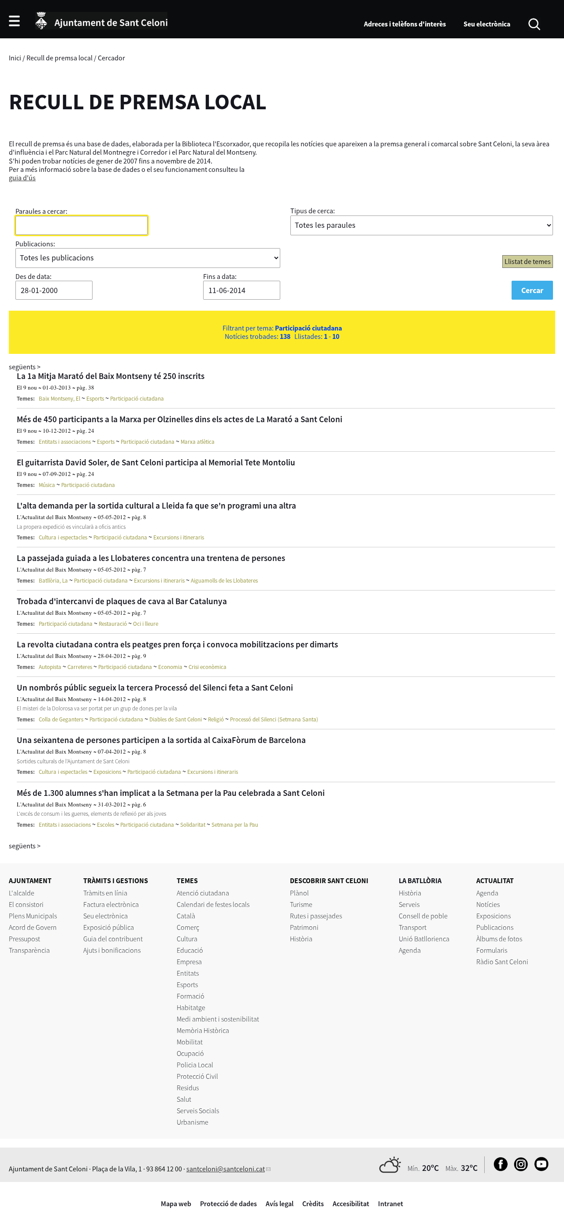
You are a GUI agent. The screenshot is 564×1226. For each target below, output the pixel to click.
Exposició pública (108, 927)
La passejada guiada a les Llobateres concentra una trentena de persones (151, 558)
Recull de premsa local (59, 57)
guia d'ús (22, 177)
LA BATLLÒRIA (420, 880)
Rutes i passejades (316, 915)
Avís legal (279, 1203)
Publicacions (494, 927)
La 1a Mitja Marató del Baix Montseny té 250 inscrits (110, 376)
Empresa (189, 961)
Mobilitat (190, 1041)
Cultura (187, 938)
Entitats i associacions (65, 442)
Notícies (488, 904)
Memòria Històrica (203, 1030)
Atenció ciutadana (203, 892)
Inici (15, 57)
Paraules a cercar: (41, 211)
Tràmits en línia (105, 892)
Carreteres (79, 667)
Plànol (299, 892)
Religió (216, 719)
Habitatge (191, 1007)
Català (186, 915)
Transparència (29, 950)
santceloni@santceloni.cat (225, 1168)
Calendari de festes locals (213, 904)
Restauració (113, 624)
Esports (95, 398)
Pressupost (24, 938)
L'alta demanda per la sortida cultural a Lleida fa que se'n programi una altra (156, 505)
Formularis (491, 950)
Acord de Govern (33, 927)
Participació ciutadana (137, 398)
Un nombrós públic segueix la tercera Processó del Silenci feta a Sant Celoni (155, 687)
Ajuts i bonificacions (112, 950)
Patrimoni (304, 927)
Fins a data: (220, 276)
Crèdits (313, 1203)
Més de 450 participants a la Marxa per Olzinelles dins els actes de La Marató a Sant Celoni (179, 419)
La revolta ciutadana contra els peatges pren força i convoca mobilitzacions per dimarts (177, 644)
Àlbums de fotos (499, 938)
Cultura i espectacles (63, 537)
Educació (190, 950)
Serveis (409, 904)
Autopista (50, 667)
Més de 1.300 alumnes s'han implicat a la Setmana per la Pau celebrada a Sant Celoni (171, 793)
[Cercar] (534, 23)
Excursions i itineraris (178, 537)
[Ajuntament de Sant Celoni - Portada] (101, 19)
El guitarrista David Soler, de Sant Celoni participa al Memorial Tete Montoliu (156, 462)
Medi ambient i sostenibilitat (218, 1018)
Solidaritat (192, 824)
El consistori (26, 904)
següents (25, 366)
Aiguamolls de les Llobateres (224, 580)
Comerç (188, 927)
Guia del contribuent (113, 938)
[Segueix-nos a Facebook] (498, 1168)
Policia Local (195, 1064)
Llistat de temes (528, 261)
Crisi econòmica (207, 667)
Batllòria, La (53, 580)
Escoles (105, 824)
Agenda (410, 950)
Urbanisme (192, 1122)
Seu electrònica (487, 23)
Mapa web (176, 1203)
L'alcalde (21, 892)
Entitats (188, 973)
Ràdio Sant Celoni (502, 961)
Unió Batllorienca (424, 938)
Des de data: (33, 276)
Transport (413, 927)
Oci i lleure (145, 624)
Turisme (301, 904)
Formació (190, 996)
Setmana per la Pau (235, 824)
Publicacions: (35, 243)
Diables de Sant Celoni (175, 719)
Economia (170, 667)
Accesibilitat (351, 1203)
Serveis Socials (198, 1110)
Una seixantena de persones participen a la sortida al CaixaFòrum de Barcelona (161, 740)
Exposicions (107, 772)
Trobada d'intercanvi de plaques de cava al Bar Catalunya (122, 601)
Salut (184, 1099)
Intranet (390, 1203)
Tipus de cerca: (312, 210)
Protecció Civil (197, 1076)
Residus (188, 1087)
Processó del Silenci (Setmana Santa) (274, 719)
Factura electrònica (111, 904)
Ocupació (190, 1053)
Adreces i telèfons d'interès (405, 23)
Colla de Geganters (61, 719)
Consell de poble (423, 915)
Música (47, 485)
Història (301, 938)
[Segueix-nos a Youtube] (539, 1168)
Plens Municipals (33, 915)
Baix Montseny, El (59, 398)
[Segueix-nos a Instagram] (518, 1168)
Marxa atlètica (198, 442)
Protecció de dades (228, 1203)
